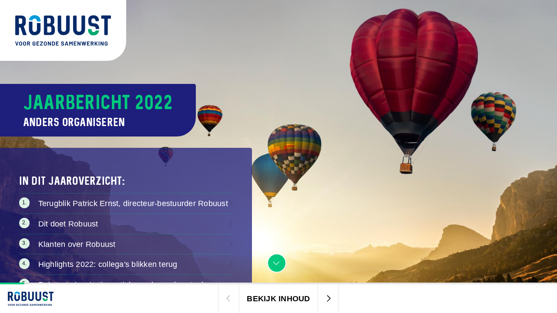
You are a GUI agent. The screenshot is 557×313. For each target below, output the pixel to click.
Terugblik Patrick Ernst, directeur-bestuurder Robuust (133, 203)
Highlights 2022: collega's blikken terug (108, 264)
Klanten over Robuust (77, 244)
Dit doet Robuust (68, 224)
